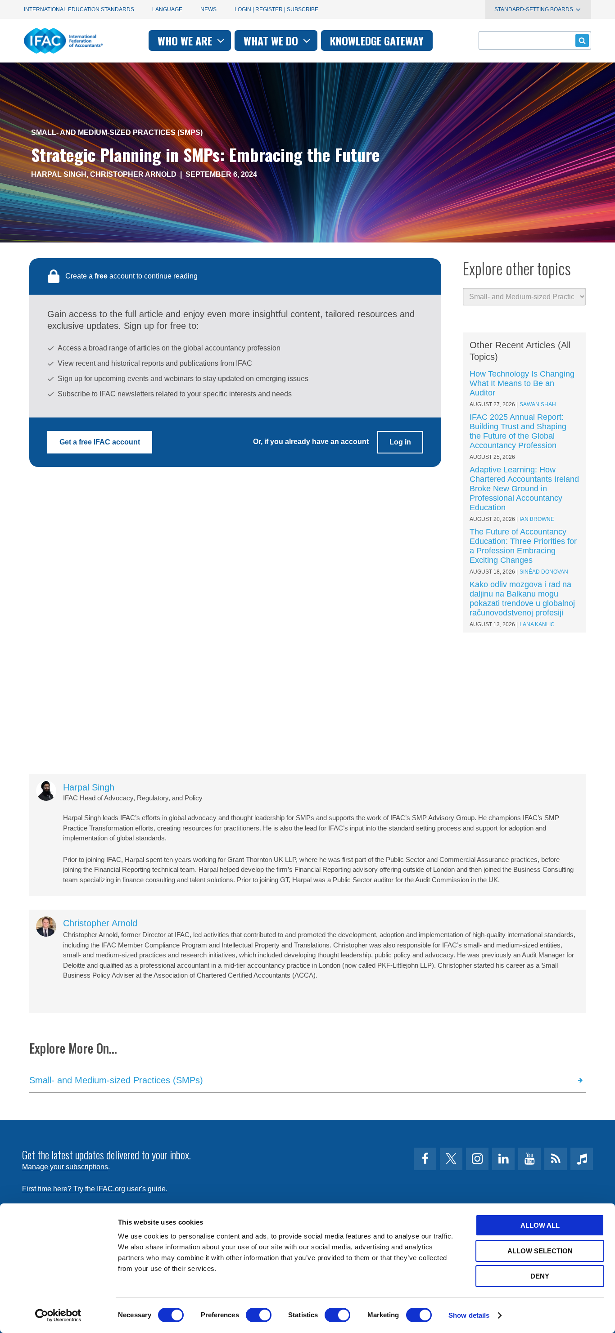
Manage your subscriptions (65, 1167)
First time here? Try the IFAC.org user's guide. (94, 1189)
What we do (272, 40)
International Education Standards (79, 9)
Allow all (540, 1225)
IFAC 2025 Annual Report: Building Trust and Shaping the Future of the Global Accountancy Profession (518, 431)
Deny (539, 1276)
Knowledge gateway (377, 40)
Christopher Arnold (133, 174)
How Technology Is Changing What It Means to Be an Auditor (522, 383)
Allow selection (540, 1251)
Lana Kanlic (537, 624)
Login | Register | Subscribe (276, 9)
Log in (400, 442)
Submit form (582, 40)
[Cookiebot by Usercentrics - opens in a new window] (58, 1315)
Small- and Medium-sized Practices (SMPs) (117, 132)
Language (167, 9)
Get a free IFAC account (99, 442)
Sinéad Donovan (544, 572)
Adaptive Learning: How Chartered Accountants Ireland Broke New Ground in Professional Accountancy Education (524, 488)
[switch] (258, 1315)
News (208, 9)
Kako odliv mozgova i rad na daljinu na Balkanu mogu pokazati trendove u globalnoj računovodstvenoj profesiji (522, 598)
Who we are (186, 40)
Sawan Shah (538, 404)
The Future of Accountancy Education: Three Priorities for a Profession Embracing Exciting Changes (523, 546)
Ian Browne (537, 519)
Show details (468, 1315)
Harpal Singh (58, 174)
